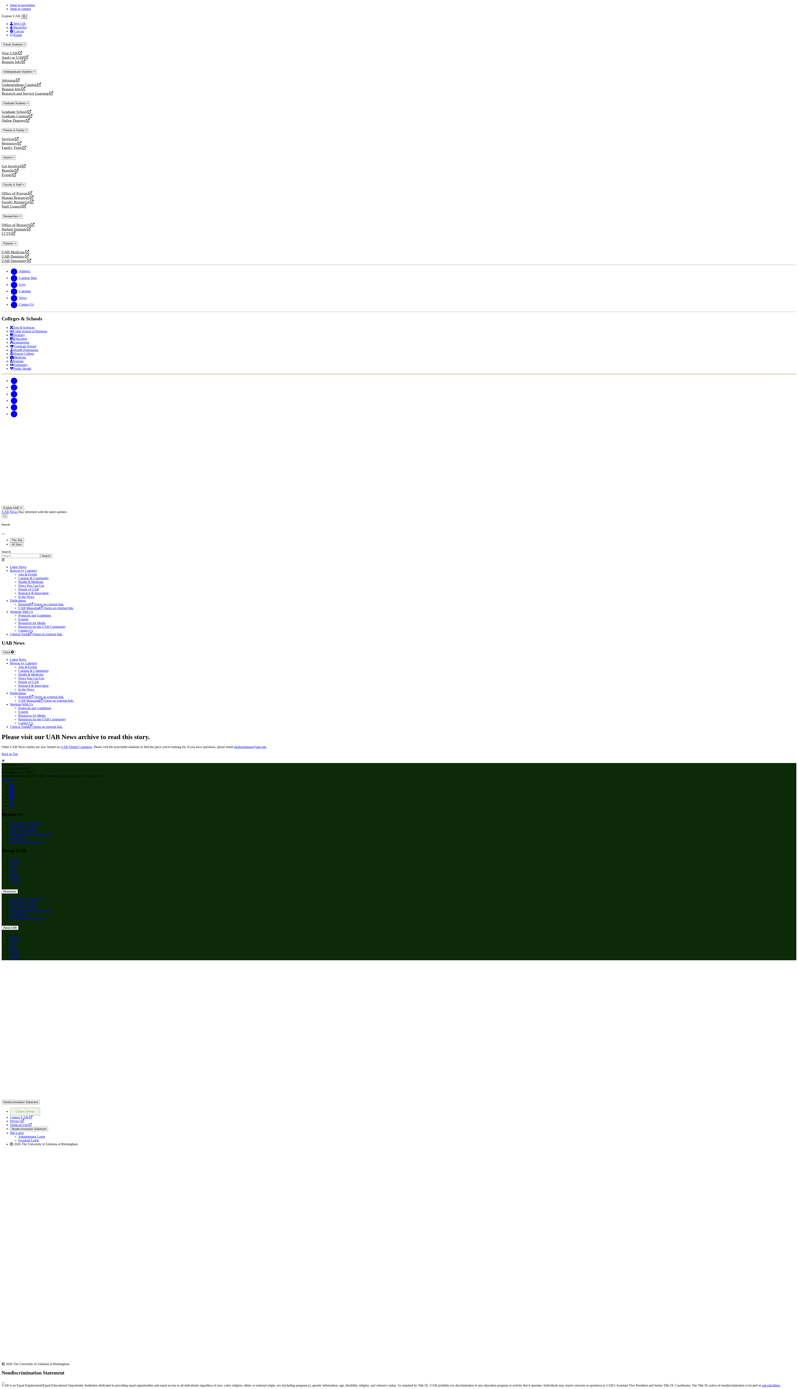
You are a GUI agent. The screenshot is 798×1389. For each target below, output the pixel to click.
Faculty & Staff (12, 184)
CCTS (7, 234)
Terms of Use (21, 1125)
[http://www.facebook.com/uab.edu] (11, 787)
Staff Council (12, 206)
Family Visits (12, 148)
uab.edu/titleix (771, 1385)
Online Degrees (13, 120)
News (14, 870)
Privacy (17, 1121)
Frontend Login (28, 1140)
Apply (14, 859)
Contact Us (9, 779)
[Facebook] (14, 380)
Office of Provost (15, 193)
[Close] (24, 16)
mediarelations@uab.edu (250, 747)
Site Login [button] (17, 1133)
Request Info (11, 62)
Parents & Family (14, 130)
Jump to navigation (22, 5)
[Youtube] (14, 400)
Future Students (13, 44)
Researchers (11, 216)
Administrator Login (31, 1136)
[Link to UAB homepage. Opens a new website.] (38, 970)
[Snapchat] (14, 407)
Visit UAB (10, 53)
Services (8, 139)
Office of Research (16, 225)
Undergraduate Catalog (19, 85)
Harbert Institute (14, 229)
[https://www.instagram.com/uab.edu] (11, 794)
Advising (8, 80)
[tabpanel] (399, 554)
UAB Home (18, 838)
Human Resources (15, 198)
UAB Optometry (14, 261)
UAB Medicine (13, 252)
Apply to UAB (13, 57)
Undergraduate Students (18, 71)
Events (7, 175)
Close (7, 652)
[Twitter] (14, 387)
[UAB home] (399, 504)
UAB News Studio (22, 827)
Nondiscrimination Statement (20, 1102)
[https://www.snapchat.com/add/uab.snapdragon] (11, 790)
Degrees (15, 863)
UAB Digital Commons (76, 747)
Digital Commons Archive (27, 842)
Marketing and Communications (31, 834)
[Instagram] (14, 394)
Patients (8, 243)
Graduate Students (15, 103)
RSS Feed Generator (23, 830)
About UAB (10, 927)
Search (6, 552)
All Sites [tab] (17, 544)
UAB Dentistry (13, 256)
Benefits (8, 170)
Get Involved (11, 166)
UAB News (10, 512)
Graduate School (14, 112)
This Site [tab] (17, 540)
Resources (9, 143)
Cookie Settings (25, 1111)
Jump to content (20, 9)
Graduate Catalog (15, 116)
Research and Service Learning (25, 93)
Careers (15, 878)
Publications (18, 600)
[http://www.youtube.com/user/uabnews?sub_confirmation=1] (12, 798)
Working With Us (21, 612)
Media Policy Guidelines (26, 823)
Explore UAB (11, 508)
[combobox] (21, 556)
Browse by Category (23, 570)
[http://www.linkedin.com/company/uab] (11, 805)
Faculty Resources (15, 202)
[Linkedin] (14, 414)
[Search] (5, 516)
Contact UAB (21, 1117)
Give (13, 867)
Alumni (7, 157)
